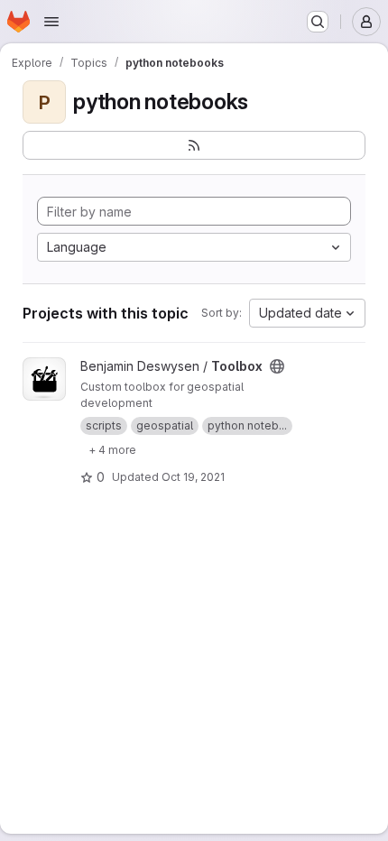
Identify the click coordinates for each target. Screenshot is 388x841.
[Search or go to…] (317, 21)
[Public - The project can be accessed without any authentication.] (277, 366)
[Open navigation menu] (51, 21)
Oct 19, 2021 (193, 477)
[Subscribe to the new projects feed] (194, 145)
